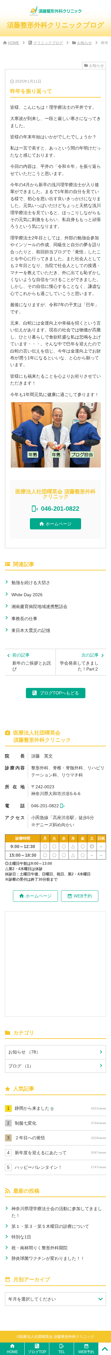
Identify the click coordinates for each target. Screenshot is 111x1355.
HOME (13, 43)
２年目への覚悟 (60, 1137)
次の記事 (79, 661)
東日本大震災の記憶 (30, 630)
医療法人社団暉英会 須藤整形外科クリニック (56, 1336)
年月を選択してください (32, 1299)
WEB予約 (83, 895)
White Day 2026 (27, 594)
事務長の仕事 (24, 618)
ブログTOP (37, 1352)
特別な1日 (21, 1236)
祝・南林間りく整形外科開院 (39, 1247)
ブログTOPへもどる (59, 692)
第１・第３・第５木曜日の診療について (50, 1226)
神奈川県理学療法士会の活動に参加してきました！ (56, 1212)
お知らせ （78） (24, 1051)
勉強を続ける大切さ (30, 582)
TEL (61, 1352)
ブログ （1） (21, 1065)
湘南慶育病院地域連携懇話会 (39, 606)
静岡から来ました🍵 (60, 1108)
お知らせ (84, 43)
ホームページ (59, 523)
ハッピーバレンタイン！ (60, 1167)
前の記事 (31, 661)
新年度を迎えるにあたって (60, 1152)
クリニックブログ (48, 43)
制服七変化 (60, 1123)
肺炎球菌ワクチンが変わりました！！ (48, 1258)
